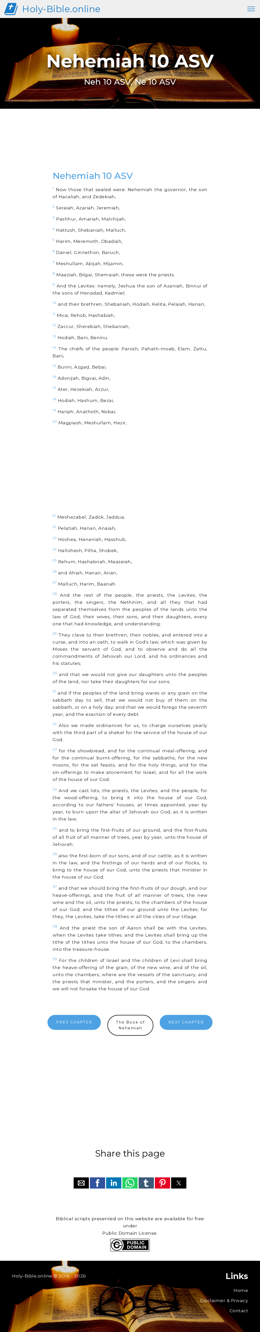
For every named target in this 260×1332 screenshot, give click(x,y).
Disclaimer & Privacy (224, 1300)
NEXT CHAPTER (186, 1022)
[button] (81, 1183)
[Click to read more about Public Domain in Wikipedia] (130, 1250)
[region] (130, 145)
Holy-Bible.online (61, 9)
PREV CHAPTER (74, 1022)
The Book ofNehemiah (130, 1025)
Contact (239, 1310)
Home (241, 1290)
